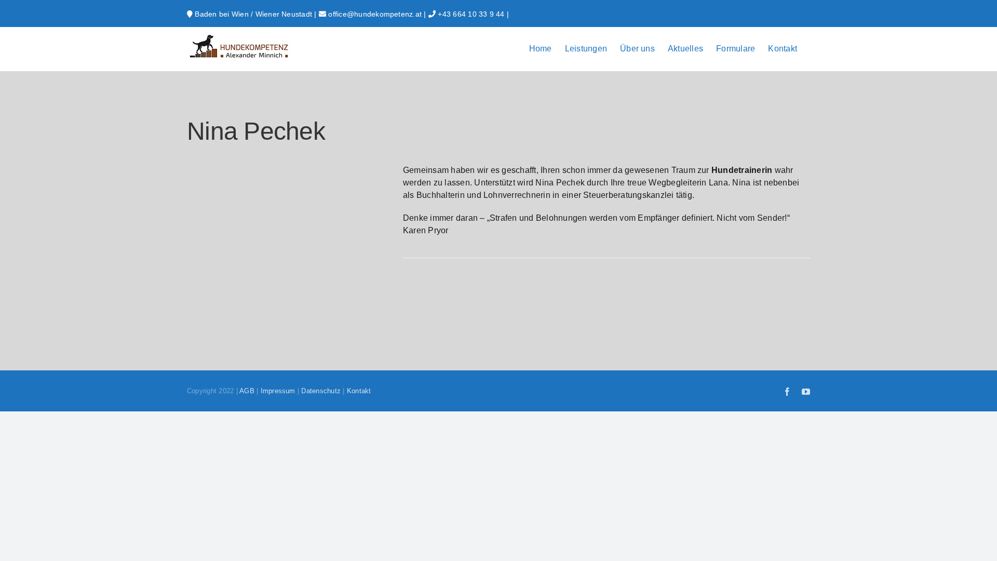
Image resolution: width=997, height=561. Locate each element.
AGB (246, 391)
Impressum (278, 391)
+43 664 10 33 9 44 (471, 14)
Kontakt (359, 391)
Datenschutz (321, 391)
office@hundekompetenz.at (375, 14)
